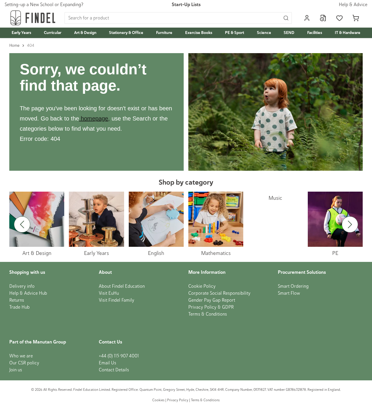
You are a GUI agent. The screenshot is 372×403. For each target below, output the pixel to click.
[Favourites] (339, 18)
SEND (289, 32)
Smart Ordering (293, 286)
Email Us (107, 363)
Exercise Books (198, 32)
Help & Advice (353, 5)
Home (14, 45)
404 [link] (30, 45)
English (156, 253)
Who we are (21, 356)
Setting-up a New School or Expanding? (44, 5)
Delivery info (22, 286)
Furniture (164, 32)
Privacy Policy (177, 400)
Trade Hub (19, 307)
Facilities (314, 32)
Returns (16, 300)
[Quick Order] (323, 18)
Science (264, 32)
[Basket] (356, 18)
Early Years (21, 32)
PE (335, 253)
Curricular (52, 32)
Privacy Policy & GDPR (211, 307)
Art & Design (85, 32)
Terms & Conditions (207, 314)
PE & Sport (234, 32)
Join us (15, 370)
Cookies (158, 400)
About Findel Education (122, 286)
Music (275, 198)
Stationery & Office (126, 32)
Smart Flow (289, 293)
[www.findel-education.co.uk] (80, 118)
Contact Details (114, 370)
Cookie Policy (202, 286)
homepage (94, 118)
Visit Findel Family (116, 300)
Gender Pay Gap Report (211, 300)
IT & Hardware (347, 32)
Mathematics (216, 253)
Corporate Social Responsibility (219, 293)
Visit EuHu (109, 293)
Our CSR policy (24, 363)
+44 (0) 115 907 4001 (119, 356)
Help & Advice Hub (28, 293)
